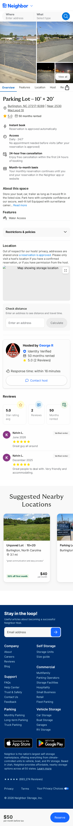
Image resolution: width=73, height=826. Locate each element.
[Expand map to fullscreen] (65, 270)
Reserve (60, 817)
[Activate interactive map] (36, 283)
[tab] (8, 87)
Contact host (39, 380)
